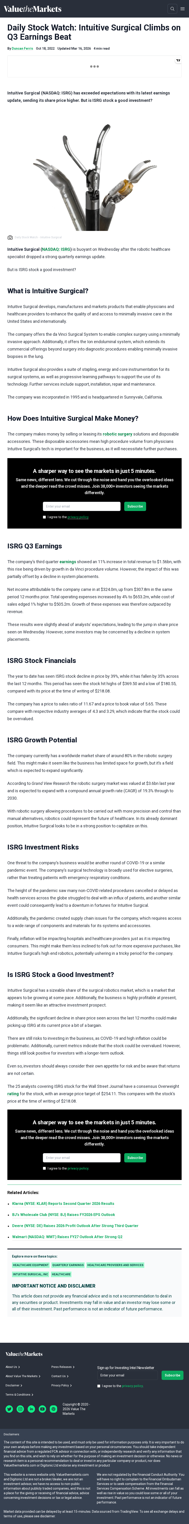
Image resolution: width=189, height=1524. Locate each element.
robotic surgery (117, 434)
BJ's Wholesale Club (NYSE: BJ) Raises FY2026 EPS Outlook (63, 1215)
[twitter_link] (9, 1409)
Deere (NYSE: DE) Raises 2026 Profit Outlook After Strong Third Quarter (75, 1226)
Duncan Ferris (22, 48)
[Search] (172, 8)
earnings (67, 561)
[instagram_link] (20, 1409)
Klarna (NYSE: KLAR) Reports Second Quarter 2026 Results (63, 1203)
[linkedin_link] (31, 1409)
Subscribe (135, 506)
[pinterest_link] (53, 1409)
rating (13, 1093)
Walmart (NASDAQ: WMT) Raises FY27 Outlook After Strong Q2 (67, 1237)
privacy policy (78, 517)
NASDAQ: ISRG (56, 249)
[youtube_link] (42, 1409)
